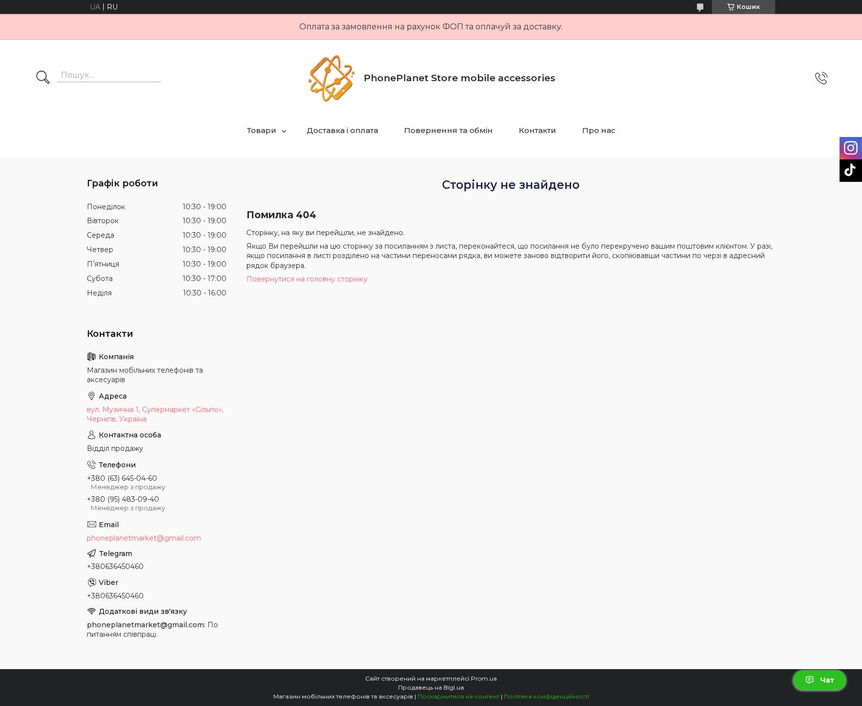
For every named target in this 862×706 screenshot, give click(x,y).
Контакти (537, 130)
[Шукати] (43, 78)
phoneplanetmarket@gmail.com (144, 538)
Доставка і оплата (342, 130)
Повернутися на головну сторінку (307, 279)
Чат (827, 680)
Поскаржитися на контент (458, 696)
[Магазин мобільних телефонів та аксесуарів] (331, 78)
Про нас (599, 130)
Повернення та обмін (448, 130)
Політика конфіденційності (546, 696)
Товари (261, 130)
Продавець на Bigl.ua (431, 687)
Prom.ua (484, 678)
